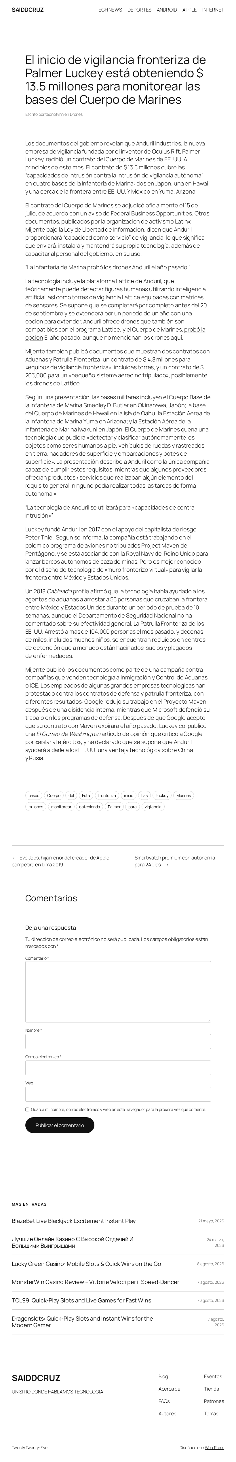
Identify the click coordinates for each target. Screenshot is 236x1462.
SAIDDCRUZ (28, 10)
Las (144, 795)
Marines (183, 795)
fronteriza (107, 795)
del (71, 795)
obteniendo (89, 806)
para (132, 806)
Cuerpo (53, 795)
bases (33, 795)
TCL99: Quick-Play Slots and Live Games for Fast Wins (81, 1300)
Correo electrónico (43, 1056)
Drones (76, 114)
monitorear (61, 806)
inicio (128, 795)
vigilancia (153, 806)
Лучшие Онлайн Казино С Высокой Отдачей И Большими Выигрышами (73, 1242)
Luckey (162, 795)
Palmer (114, 806)
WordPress (214, 1447)
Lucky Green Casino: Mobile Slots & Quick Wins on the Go (86, 1264)
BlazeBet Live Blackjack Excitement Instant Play (74, 1221)
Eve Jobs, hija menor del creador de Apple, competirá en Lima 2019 (61, 861)
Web (29, 1083)
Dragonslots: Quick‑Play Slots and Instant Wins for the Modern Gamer (82, 1321)
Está (86, 795)
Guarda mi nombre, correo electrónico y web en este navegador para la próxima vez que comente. (118, 1109)
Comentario (37, 958)
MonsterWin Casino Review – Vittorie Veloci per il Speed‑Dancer (95, 1282)
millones (35, 806)
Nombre (33, 1030)
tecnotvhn (54, 114)
